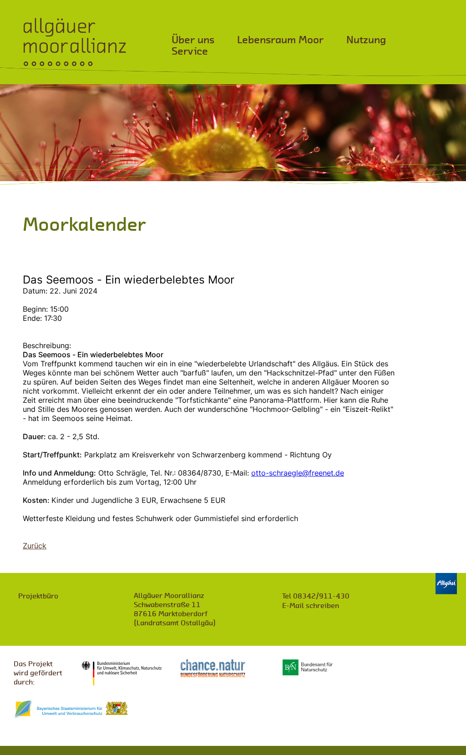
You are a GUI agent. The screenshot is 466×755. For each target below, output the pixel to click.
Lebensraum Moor (280, 40)
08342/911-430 (316, 596)
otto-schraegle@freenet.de (297, 472)
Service (190, 51)
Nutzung (366, 40)
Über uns (193, 40)
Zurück (34, 545)
